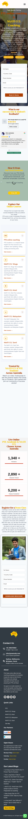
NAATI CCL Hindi (10, 714)
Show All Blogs (9, 808)
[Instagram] (8, 697)
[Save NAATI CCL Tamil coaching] (22, 338)
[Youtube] (11, 697)
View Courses (7, 252)
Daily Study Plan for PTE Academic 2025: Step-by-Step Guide (13, 795)
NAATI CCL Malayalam (11, 717)
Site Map (7, 723)
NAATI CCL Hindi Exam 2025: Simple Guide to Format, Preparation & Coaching (13, 788)
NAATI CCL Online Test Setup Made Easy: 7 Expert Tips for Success (13, 781)
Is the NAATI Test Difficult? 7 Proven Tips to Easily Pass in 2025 (13, 802)
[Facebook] (5, 697)
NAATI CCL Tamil (10, 720)
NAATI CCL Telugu (10, 711)
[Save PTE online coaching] (22, 235)
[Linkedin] (14, 697)
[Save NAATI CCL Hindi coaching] (22, 286)
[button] (24, 4)
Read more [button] (4, 146)
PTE (6, 708)
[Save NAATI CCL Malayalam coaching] (22, 312)
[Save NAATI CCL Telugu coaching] (22, 260)
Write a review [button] (13, 126)
